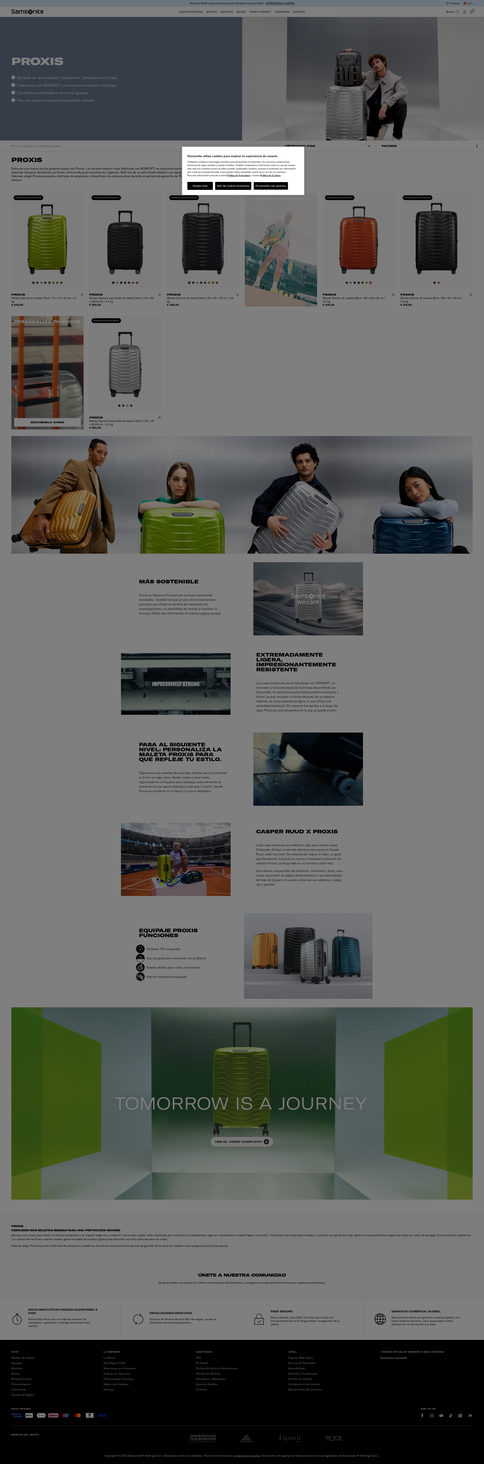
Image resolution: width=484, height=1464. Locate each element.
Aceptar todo (200, 185)
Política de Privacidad (238, 175)
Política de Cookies (270, 175)
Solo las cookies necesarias (233, 185)
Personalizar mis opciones (271, 185)
